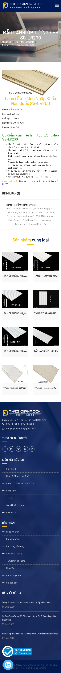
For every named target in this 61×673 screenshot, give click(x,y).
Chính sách (11, 512)
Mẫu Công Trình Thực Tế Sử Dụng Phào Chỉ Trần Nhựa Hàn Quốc (30, 633)
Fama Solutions (38, 667)
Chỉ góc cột (11, 582)
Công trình (11, 490)
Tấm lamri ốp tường (25, 42)
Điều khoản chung (15, 505)
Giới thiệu (11, 468)
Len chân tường (14, 553)
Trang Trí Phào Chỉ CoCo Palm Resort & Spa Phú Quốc (26, 602)
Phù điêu (10, 568)
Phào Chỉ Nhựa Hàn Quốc (18, 476)
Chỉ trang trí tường (15, 546)
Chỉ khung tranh (13, 575)
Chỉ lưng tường (13, 539)
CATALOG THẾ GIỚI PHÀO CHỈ (20, 483)
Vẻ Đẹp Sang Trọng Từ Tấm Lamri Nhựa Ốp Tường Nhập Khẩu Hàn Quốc (29, 618)
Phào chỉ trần (12, 531)
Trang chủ (7, 42)
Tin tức (9, 498)
